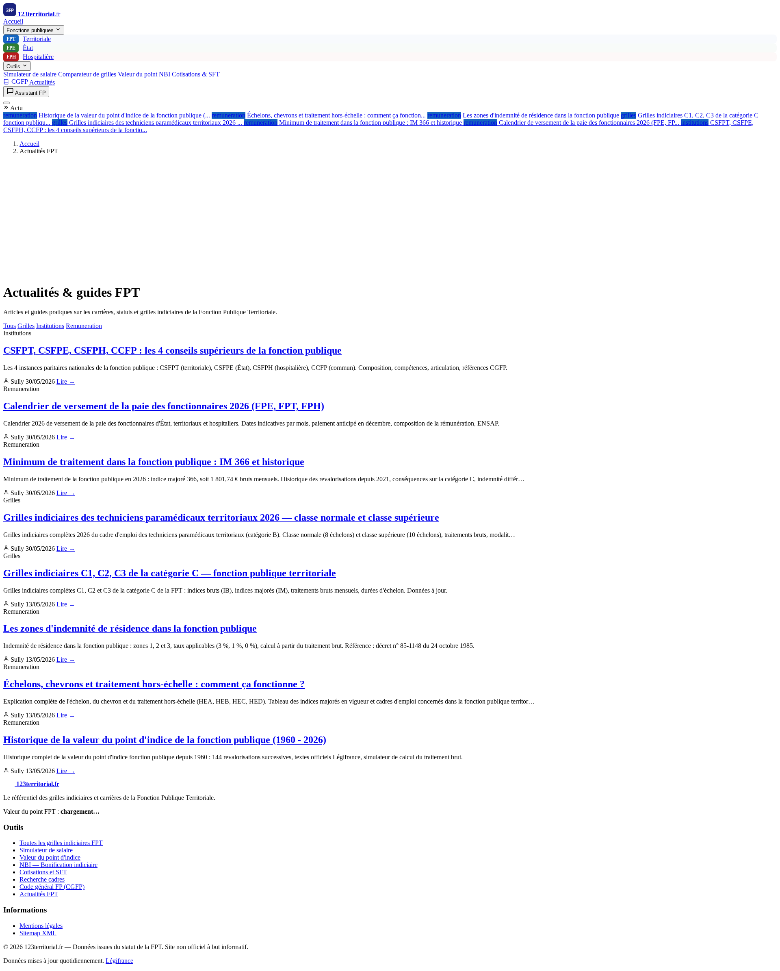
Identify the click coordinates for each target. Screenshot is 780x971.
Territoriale (28, 38)
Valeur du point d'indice (50, 857)
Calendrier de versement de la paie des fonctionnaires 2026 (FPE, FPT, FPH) (163, 406)
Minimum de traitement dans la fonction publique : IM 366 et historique (153, 461)
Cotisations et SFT (43, 872)
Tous (9, 325)
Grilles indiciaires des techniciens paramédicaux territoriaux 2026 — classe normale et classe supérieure (221, 517)
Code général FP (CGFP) (52, 886)
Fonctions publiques (30, 30)
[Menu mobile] (6, 103)
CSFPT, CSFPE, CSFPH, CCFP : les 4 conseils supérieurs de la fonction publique (172, 350)
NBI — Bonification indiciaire (59, 864)
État (19, 47)
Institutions (50, 325)
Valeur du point (137, 74)
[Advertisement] (390, 218)
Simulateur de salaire (29, 74)
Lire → (65, 381)
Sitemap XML (38, 933)
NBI (164, 74)
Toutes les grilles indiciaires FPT (61, 842)
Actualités (42, 82)
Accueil (13, 21)
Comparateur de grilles (87, 74)
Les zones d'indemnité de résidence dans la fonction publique (130, 628)
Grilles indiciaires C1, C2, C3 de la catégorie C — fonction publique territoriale (169, 573)
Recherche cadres (42, 879)
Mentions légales (41, 925)
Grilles (26, 325)
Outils (14, 66)
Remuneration (84, 325)
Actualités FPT (39, 894)
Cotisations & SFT (196, 74)
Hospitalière (30, 56)
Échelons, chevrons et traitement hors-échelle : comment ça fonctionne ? (154, 684)
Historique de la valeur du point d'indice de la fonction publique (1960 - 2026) (164, 739)
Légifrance (119, 960)
